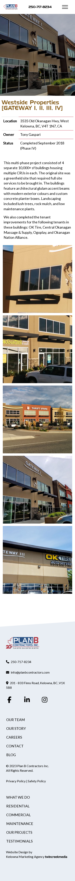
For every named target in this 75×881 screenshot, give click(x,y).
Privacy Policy (16, 781)
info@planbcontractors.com (30, 672)
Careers (14, 737)
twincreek (56, 856)
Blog (11, 755)
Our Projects (19, 832)
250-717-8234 (40, 7)
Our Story (16, 728)
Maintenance (19, 823)
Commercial (18, 815)
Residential (18, 806)
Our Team (15, 719)
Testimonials (19, 841)
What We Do (18, 797)
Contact (15, 746)
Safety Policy (37, 781)
